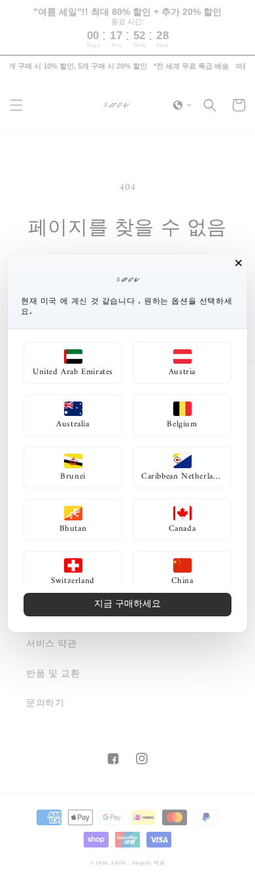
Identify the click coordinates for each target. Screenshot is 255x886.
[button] (73, 363)
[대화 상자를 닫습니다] (238, 263)
